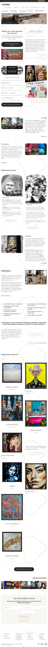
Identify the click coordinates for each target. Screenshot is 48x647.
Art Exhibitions (30, 637)
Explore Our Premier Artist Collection (12, 44)
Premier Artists (24, 7)
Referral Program (19, 639)
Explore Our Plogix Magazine (39, 101)
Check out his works (10, 220)
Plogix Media (16, 7)
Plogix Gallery (8, 7)
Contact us (31, 11)
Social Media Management (18, 637)
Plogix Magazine (13, 11)
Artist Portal (6, 636)
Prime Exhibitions (4, 11)
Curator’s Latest (4, 10)
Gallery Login (42, 633)
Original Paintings (13, 10)
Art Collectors (6, 635)
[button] (2, 54)
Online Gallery (30, 633)
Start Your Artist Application (42, 56)
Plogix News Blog (7, 638)
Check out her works (32, 227)
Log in (43, 7)
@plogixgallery (43, 343)
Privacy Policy (42, 639)
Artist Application (23, 11)
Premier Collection (30, 636)
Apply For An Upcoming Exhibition (12, 104)
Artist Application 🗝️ (35, 7)
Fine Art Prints (22, 10)
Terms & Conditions (42, 637)
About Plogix (6, 633)
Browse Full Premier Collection (24, 569)
